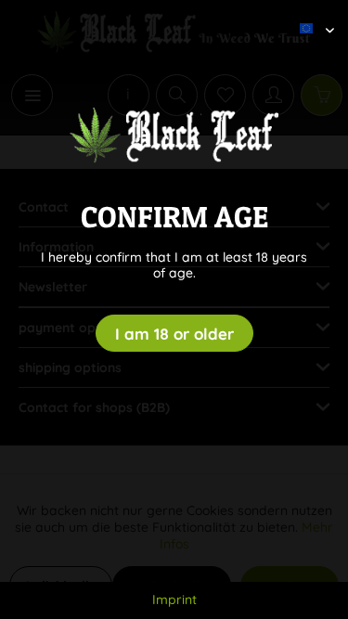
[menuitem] (310, 14)
